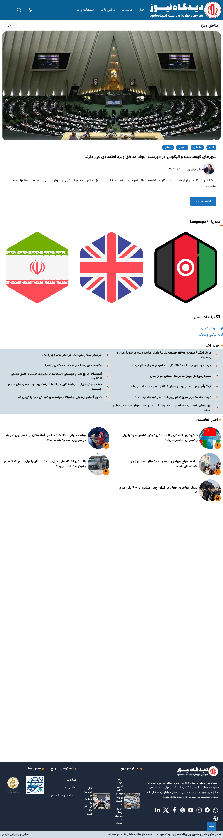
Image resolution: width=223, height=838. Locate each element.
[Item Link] (210, 438)
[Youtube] (191, 810)
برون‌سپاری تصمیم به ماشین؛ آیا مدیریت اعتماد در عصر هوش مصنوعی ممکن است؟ (162, 407)
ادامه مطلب (203, 201)
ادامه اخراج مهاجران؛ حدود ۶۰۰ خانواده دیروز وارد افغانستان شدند (163, 464)
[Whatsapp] (216, 810)
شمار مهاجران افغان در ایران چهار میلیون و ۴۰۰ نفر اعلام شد (158, 490)
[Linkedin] (158, 810)
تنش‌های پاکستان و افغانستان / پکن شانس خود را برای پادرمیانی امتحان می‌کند (160, 438)
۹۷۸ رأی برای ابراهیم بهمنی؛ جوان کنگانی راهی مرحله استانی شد (170, 386)
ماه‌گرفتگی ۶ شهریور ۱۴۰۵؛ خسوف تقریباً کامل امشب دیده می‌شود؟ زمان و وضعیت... (164, 355)
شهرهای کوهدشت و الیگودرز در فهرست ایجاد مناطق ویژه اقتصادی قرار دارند (150, 156)
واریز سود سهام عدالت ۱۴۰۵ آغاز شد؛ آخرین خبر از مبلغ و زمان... (170, 365)
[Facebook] (174, 810)
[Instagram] (199, 810)
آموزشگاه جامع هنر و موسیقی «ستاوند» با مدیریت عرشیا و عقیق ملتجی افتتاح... (56, 376)
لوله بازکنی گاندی (211, 328)
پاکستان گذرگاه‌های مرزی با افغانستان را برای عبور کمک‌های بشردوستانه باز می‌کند (45, 464)
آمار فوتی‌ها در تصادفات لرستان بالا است (88, 801)
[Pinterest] (182, 810)
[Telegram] (207, 810)
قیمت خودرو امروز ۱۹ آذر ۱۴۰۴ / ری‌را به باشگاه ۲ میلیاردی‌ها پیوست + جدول (119, 801)
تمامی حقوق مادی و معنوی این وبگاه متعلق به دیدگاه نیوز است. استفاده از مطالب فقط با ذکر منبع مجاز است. (163, 834)
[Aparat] (216, 819)
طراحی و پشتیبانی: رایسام (15, 834)
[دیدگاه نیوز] (185, 10)
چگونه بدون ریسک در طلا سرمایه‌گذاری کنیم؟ (73, 365)
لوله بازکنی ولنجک (211, 335)
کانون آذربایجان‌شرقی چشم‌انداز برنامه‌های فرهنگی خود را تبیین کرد (59, 397)
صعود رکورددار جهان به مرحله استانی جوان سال (180, 376)
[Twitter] (166, 810)
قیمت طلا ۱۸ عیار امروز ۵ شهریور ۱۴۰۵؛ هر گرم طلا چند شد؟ (173, 397)
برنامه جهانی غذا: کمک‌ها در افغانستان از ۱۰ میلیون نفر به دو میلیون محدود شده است (46, 438)
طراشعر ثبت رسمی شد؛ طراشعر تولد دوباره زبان (72, 354)
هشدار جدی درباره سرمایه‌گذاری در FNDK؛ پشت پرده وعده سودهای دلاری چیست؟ (55, 386)
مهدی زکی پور (194, 169)
